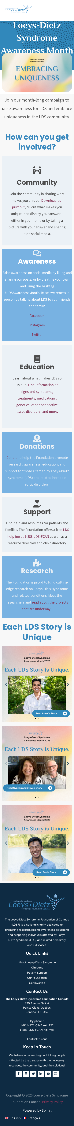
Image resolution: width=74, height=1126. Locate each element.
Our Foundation (37, 977)
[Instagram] (26, 1074)
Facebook (37, 315)
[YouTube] (48, 1074)
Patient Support (37, 972)
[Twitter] (33, 1074)
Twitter (37, 334)
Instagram (37, 325)
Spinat (47, 1110)
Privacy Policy (52, 1102)
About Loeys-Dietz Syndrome (37, 962)
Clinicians (37, 967)
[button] (68, 8)
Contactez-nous (37, 1039)
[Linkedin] (41, 1074)
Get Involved (37, 983)
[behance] (56, 1074)
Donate (11, 457)
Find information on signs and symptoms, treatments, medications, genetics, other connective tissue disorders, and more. (37, 398)
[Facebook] (19, 1074)
